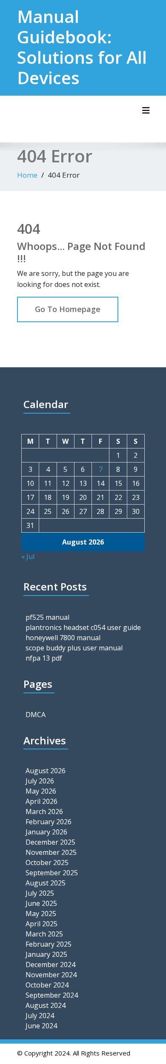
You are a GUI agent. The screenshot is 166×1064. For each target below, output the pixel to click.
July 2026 (40, 781)
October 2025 (47, 862)
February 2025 (49, 944)
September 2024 (52, 995)
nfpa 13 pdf (44, 658)
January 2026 (46, 832)
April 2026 (41, 801)
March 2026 (44, 811)
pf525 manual (47, 617)
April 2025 (41, 923)
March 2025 (44, 934)
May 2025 (41, 913)
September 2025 (52, 872)
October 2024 (47, 985)
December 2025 (50, 842)
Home (27, 175)
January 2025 (46, 954)
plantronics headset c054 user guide (83, 627)
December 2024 (50, 964)
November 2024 (51, 974)
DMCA (36, 714)
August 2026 (46, 770)
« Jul (27, 556)
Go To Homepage (67, 309)
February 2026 (49, 821)
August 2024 (46, 1005)
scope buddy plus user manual (74, 648)
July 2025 (40, 893)
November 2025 (51, 852)
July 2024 (40, 1015)
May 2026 (41, 791)
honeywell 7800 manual (63, 637)
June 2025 (41, 903)
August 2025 (46, 883)
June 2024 (41, 1025)
